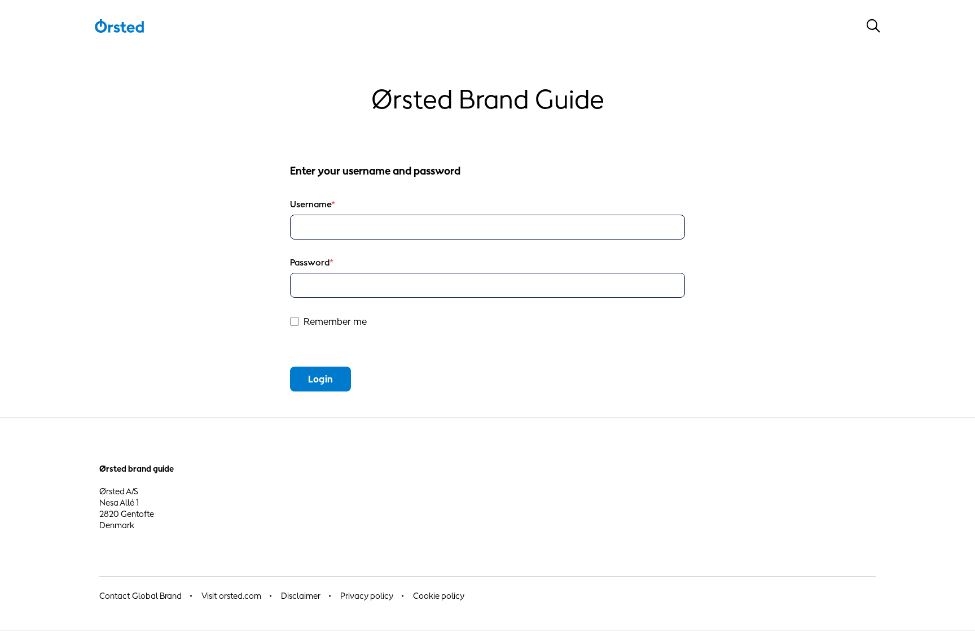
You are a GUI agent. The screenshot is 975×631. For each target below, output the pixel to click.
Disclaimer (300, 595)
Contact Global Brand (140, 595)
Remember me (335, 321)
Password (311, 262)
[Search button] (873, 25)
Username (312, 204)
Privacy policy (366, 595)
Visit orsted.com (231, 595)
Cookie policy (438, 595)
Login (320, 379)
